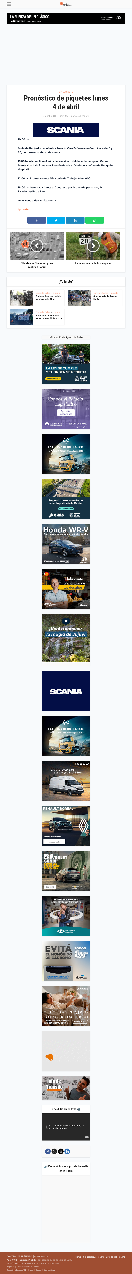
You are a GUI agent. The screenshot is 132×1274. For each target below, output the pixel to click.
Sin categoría (66, 91)
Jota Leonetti (82, 116)
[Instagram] (61, 1151)
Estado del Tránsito (115, 1257)
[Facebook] (48, 1151)
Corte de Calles (43, 292)
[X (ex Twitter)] (54, 1151)
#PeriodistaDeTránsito (93, 1257)
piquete (23, 209)
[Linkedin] (67, 1151)
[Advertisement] (66, 55)
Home (78, 1257)
